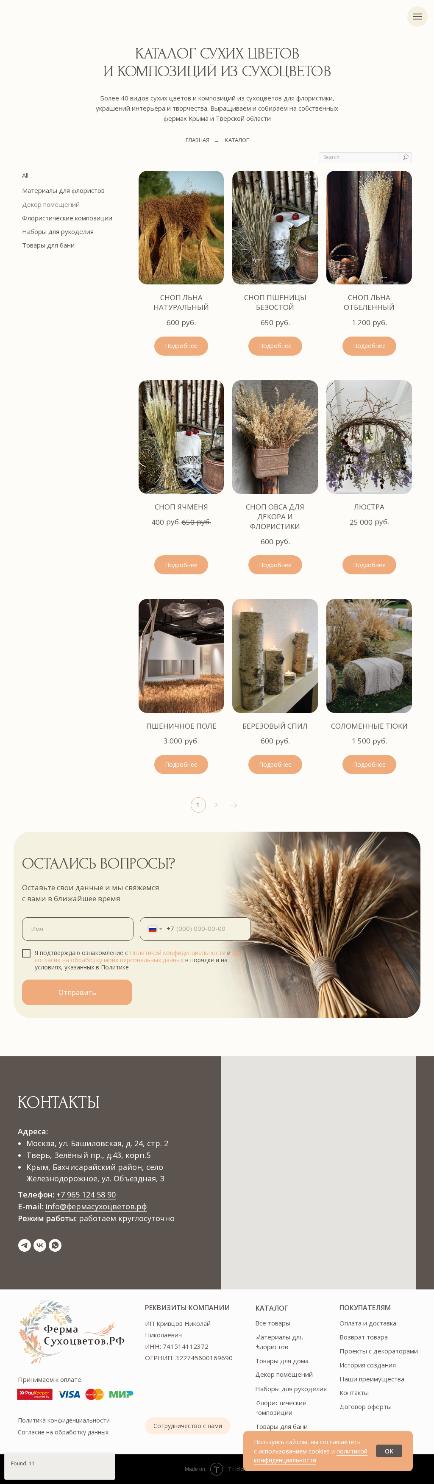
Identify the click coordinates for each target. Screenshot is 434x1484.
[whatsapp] (55, 1245)
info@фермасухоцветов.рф (96, 1206)
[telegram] (24, 1245)
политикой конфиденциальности (310, 1456)
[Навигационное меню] (417, 16)
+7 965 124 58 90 (86, 1194)
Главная (197, 140)
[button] (188, 1425)
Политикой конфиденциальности (177, 953)
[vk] (39, 1245)
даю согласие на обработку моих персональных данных (139, 956)
